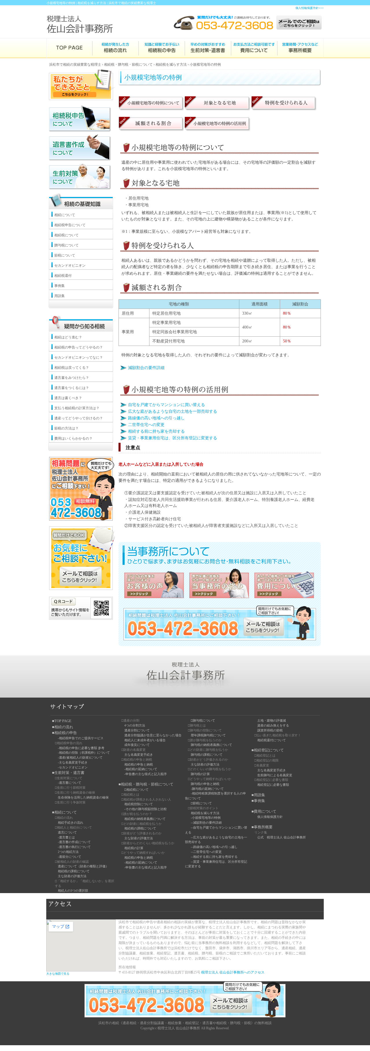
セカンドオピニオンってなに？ (78, 357)
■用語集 (258, 795)
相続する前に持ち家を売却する (156, 431)
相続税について (66, 235)
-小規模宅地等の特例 (206, 817)
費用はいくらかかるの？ (73, 438)
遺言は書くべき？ (68, 398)
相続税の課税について (74, 871)
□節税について (201, 803)
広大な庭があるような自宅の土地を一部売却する (172, 411)
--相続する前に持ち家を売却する (214, 856)
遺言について (67, 832)
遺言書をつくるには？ (71, 388)
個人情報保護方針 (270, 816)
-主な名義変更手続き (73, 762)
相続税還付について (271, 740)
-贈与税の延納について (207, 788)
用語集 (59, 296)
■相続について (64, 812)
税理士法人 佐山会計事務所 (179, 1028)
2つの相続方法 (68, 851)
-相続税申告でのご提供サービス (80, 738)
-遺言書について (69, 782)
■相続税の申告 (64, 733)
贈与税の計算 (200, 774)
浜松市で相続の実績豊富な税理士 (75, 64)
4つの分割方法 (134, 725)
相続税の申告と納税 (138, 764)
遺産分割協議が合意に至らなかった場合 (153, 735)
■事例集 (258, 801)
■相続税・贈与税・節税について (146, 784)
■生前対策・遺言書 (68, 772)
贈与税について (66, 245)
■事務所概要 (262, 827)
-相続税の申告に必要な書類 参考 (81, 748)
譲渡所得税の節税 (270, 730)
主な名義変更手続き (138, 754)
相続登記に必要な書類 (273, 784)
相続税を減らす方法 (171, 64)
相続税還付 (63, 276)
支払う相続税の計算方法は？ (76, 408)
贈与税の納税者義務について (211, 744)
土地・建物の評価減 (271, 720)
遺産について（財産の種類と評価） (83, 866)
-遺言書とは (66, 837)
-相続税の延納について (140, 769)
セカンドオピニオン (70, 265)
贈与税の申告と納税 (205, 784)
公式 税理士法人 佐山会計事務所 (281, 837)
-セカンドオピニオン (73, 767)
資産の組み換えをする (273, 725)
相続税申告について (70, 225)
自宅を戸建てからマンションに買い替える (166, 405)
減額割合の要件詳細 (146, 368)
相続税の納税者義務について (145, 818)
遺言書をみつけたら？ (71, 378)
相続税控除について (138, 804)
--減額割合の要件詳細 (206, 822)
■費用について (263, 811)
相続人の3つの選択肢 (73, 890)
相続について (64, 215)
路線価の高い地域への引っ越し (156, 418)
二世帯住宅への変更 (146, 425)
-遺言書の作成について (74, 842)
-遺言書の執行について (74, 847)
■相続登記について (267, 750)
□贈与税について (203, 720)
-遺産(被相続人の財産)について (80, 757)
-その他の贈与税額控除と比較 (145, 809)
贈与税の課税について (207, 754)
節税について (64, 255)
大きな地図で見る (57, 973)
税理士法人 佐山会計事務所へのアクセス (232, 972)
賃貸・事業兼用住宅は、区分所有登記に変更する (172, 438)
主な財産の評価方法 (72, 876)
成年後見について (137, 744)
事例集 (59, 286)
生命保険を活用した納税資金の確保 (83, 797)
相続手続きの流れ (70, 822)
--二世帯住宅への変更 (206, 851)
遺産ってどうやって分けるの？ (78, 418)
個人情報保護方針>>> (309, 8)
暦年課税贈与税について (208, 735)
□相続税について (136, 789)
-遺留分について (69, 856)
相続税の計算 (133, 848)
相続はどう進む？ (68, 337)
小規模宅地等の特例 (205, 64)
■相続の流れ (62, 727)
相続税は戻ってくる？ (71, 368)
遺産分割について (137, 730)
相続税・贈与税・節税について (128, 64)
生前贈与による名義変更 (274, 775)
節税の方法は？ (66, 428)
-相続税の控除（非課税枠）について (84, 752)
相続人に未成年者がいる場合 (145, 740)
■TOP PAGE (61, 721)
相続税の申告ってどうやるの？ (78, 347)
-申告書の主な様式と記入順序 (145, 774)
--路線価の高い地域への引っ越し (214, 847)
